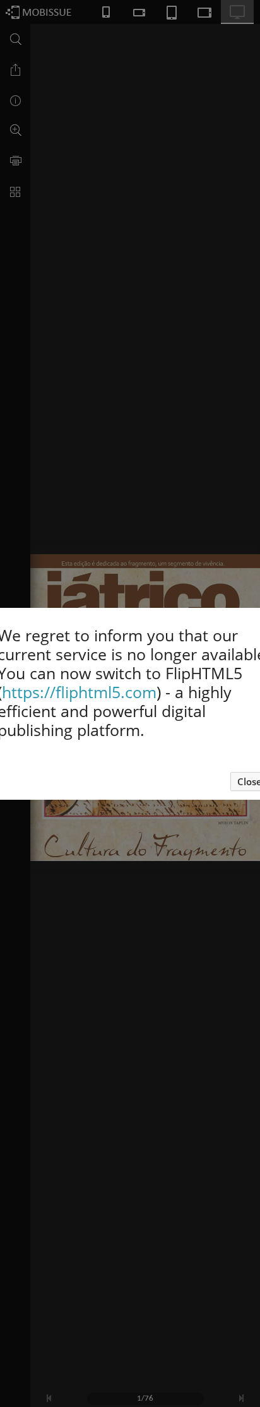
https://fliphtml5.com (79, 692)
